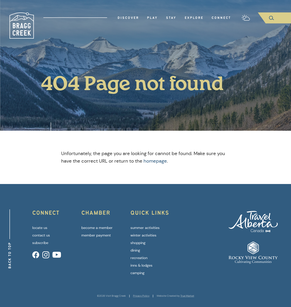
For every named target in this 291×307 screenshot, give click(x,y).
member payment (96, 235)
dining (135, 250)
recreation (138, 258)
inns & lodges (141, 265)
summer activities (145, 228)
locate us (39, 228)
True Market (187, 295)
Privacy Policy (141, 295)
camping (137, 273)
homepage (155, 161)
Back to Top (10, 255)
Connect (221, 18)
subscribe (40, 243)
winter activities (143, 235)
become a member (97, 228)
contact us (41, 235)
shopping (138, 243)
